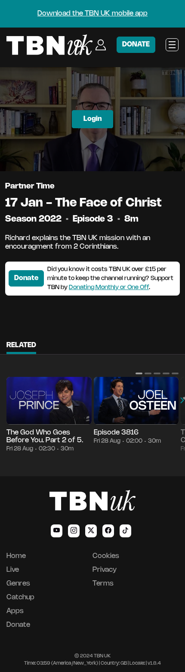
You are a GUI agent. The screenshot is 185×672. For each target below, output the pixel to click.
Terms (103, 583)
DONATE (136, 44)
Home (16, 556)
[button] (139, 373)
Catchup (20, 597)
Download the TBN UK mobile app (92, 13)
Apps (15, 611)
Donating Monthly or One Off (109, 287)
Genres (18, 583)
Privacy (104, 570)
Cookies (105, 556)
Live (12, 570)
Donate (26, 278)
